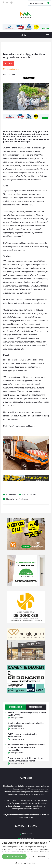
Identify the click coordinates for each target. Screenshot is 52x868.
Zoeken (48, 3)
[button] (26, 863)
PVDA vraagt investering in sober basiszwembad (22, 735)
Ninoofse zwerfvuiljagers (17, 499)
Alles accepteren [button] (14, 856)
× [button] (49, 841)
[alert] (26, 853)
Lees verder (44, 852)
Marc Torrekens (29, 494)
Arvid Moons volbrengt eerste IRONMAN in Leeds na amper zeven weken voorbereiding (26, 747)
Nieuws (8, 64)
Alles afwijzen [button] (39, 856)
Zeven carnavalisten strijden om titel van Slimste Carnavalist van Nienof (26, 759)
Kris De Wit (11, 494)
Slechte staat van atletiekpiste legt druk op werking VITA (27, 713)
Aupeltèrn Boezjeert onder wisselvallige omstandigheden (26, 724)
